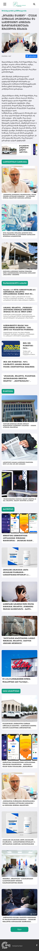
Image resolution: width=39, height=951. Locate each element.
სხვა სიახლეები (11, 691)
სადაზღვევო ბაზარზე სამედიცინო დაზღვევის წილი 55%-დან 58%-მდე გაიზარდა (18, 463)
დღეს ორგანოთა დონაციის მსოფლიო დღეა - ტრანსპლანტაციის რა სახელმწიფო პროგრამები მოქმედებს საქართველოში (19, 234)
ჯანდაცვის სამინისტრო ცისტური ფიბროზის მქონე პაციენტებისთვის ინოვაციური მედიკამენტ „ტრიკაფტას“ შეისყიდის (19, 273)
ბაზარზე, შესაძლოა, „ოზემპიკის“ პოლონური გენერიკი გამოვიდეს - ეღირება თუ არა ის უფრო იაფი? (18, 310)
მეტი (19, 929)
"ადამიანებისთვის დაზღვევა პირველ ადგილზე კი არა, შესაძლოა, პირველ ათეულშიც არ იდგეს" (19, 500)
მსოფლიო (8, 509)
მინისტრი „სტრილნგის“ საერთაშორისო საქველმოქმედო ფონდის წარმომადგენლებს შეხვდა (17, 881)
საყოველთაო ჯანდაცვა (15, 162)
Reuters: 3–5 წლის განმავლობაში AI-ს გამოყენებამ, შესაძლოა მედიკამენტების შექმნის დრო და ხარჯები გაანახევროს (19, 292)
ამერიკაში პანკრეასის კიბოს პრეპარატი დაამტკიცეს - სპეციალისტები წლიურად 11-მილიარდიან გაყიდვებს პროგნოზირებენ (16, 572)
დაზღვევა (8, 391)
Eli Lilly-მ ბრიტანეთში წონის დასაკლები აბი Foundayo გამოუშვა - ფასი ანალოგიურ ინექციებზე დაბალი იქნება (17, 680)
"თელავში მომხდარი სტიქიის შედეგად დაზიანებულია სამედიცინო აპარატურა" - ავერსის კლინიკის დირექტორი (19, 425)
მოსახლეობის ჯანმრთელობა (14, 11)
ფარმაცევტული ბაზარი (15, 283)
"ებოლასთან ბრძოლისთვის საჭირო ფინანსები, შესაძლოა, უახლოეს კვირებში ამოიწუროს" (19, 641)
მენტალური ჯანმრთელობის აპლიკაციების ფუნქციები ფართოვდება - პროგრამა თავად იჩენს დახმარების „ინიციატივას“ (17, 538)
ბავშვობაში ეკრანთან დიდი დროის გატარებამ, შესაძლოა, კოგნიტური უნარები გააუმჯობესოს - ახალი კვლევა (18, 606)
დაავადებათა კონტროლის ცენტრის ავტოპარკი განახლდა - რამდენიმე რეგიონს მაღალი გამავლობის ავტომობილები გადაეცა (24, 149)
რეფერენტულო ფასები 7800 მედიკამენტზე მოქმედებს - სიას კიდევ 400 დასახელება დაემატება (18, 328)
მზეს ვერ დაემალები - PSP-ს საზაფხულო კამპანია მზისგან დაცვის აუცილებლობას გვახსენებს (29, 346)
